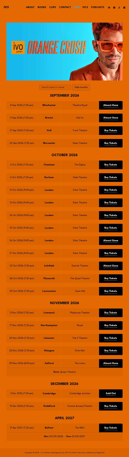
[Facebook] (109, 8)
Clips (52, 7)
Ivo (6, 7)
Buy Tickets (110, 130)
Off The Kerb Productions (75, 452)
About (30, 7)
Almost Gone (110, 105)
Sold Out (111, 393)
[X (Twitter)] (124, 8)
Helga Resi (100, 452)
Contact (65, 7)
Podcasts (97, 7)
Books (42, 7)
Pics (85, 7)
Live (76, 7)
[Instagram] (114, 8)
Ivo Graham (45, 452)
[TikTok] (119, 8)
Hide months (81, 87)
